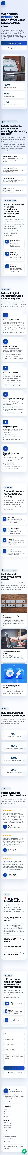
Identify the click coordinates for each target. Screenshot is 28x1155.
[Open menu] (3, 3)
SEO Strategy (7, 1123)
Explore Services (15, 48)
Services (6, 1111)
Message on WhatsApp (15, 1073)
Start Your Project (15, 43)
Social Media (7, 1127)
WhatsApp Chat (8, 1139)
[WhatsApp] (24, 1151)
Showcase (7, 1114)
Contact (6, 1116)
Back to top (7, 1141)
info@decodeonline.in (16, 1004)
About (5, 1109)
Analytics (6, 1130)
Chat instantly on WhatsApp (14, 1021)
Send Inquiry (15, 1068)
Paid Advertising (8, 1125)
